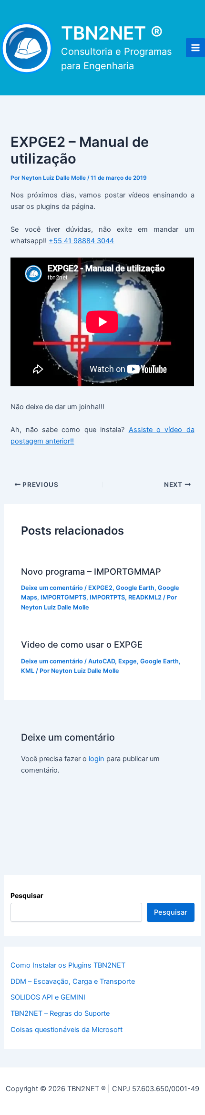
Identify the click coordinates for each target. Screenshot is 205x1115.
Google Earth (135, 587)
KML (27, 670)
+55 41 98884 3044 (81, 241)
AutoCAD (101, 661)
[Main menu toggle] (195, 47)
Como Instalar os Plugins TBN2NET (67, 965)
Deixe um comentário (52, 587)
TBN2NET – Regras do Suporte (60, 1013)
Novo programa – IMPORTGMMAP (91, 571)
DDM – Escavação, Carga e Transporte (72, 981)
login (96, 758)
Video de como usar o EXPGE (82, 644)
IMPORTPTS (107, 597)
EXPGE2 (100, 587)
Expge (127, 661)
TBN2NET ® (112, 33)
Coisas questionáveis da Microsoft (66, 1029)
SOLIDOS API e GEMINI (47, 997)
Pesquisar (26, 895)
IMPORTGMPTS (63, 597)
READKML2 (145, 597)
